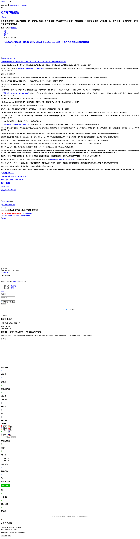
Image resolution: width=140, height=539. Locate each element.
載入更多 (3, 294)
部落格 (6, 33)
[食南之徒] (1, 410)
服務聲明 (85, 516)
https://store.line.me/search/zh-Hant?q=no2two (15, 215)
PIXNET (58, 516)
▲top (2, 291)
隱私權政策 (79, 516)
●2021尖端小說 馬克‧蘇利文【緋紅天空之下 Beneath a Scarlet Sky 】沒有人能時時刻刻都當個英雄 (46, 42)
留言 (18, 281)
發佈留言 (3, 304)
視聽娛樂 (14, 28)
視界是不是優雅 (10, 12)
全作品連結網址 (17, 213)
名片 (5, 35)
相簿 (5, 31)
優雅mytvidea (4, 272)
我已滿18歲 (4, 535)
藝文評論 (13, 286)
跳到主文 (3, 17)
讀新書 (13, 288)
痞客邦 (14, 281)
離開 (9, 535)
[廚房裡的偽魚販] (1, 392)
